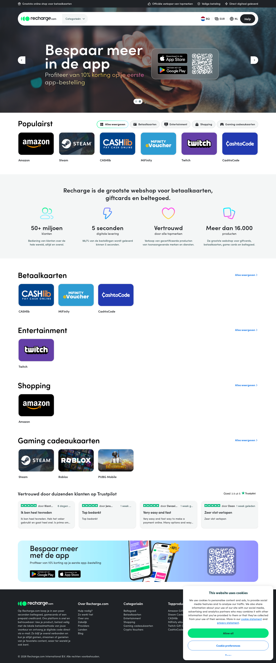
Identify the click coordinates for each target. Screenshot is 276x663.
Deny (228, 655)
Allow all (228, 633)
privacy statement (228, 622)
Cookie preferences (228, 645)
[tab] (112, 124)
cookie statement (251, 619)
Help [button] (247, 19)
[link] (173, 58)
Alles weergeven (245, 275)
